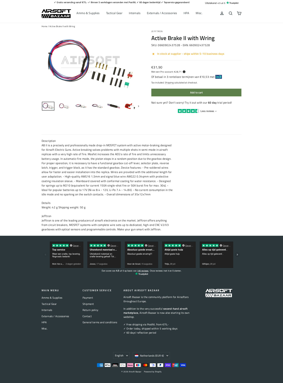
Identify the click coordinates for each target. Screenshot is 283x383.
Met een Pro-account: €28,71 (166, 71)
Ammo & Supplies (87, 13)
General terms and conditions (100, 322)
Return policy (90, 310)
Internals (134, 13)
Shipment (88, 304)
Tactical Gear (114, 13)
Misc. (199, 13)
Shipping (169, 82)
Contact (87, 316)
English (119, 355)
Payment (88, 298)
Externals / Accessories (162, 13)
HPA (186, 13)
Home (44, 26)
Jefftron (157, 31)
